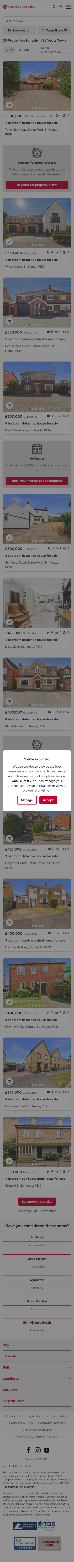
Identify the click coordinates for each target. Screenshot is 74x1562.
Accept (48, 800)
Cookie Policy (21, 781)
